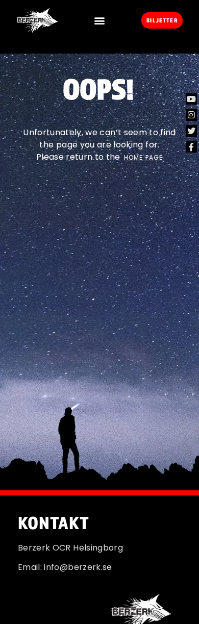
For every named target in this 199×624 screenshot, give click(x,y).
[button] (99, 20)
